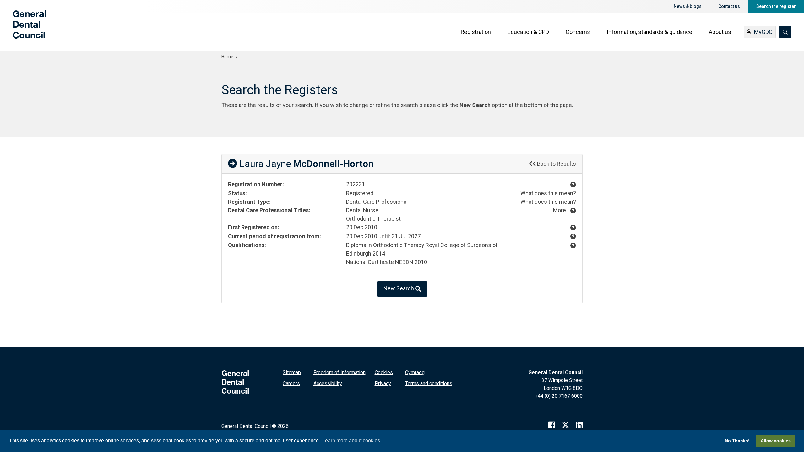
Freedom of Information (339, 372)
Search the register (776, 6)
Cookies (384, 372)
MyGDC (763, 32)
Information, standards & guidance (649, 32)
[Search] (785, 32)
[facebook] (551, 425)
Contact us (729, 6)
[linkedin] (579, 425)
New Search (399, 288)
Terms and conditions (428, 383)
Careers (291, 383)
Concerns (578, 32)
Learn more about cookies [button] (351, 440)
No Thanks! (737, 440)
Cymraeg (415, 372)
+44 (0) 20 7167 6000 (559, 396)
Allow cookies (776, 440)
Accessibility (327, 383)
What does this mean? (548, 193)
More (559, 210)
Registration (476, 32)
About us (720, 32)
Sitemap (292, 372)
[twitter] (565, 425)
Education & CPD (528, 32)
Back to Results (556, 163)
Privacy (383, 383)
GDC (23, 29)
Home (227, 56)
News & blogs (688, 6)
